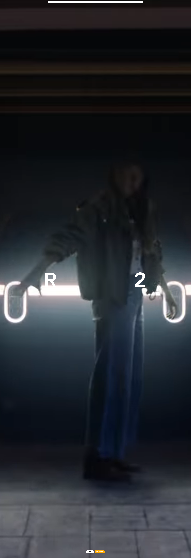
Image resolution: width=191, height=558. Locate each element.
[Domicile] (52, 2)
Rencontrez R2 (90, 551)
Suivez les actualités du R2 (100, 551)
